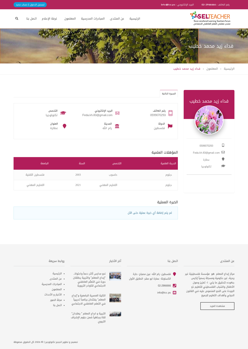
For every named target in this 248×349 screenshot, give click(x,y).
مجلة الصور (56, 300)
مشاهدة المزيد (217, 306)
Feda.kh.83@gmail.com (206, 152)
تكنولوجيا (206, 166)
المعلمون (70, 18)
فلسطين (159, 128)
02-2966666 (164, 285)
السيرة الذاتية (169, 94)
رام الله (107, 128)
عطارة (206, 159)
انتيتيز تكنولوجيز (53, 342)
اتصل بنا (31, 18)
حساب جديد (22, 5)
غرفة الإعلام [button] (49, 18)
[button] (16, 18)
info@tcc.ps (164, 292)
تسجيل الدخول (36, 5)
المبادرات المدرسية (93, 18)
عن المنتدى (117, 18)
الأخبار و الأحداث (53, 294)
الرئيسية (134, 18)
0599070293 (206, 145)
